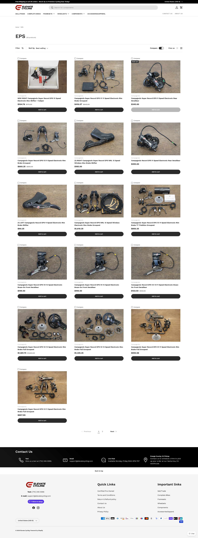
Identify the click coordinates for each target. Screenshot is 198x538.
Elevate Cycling (25, 530)
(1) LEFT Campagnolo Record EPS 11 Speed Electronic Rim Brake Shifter (41, 224)
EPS (22, 27)
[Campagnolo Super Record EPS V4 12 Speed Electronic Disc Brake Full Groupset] (99, 325)
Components (77, 14)
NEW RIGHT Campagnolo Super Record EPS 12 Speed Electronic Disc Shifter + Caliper (39, 99)
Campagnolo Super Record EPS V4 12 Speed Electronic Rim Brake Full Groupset (42, 348)
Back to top (99, 471)
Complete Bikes (34, 14)
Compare (153, 48)
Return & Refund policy (106, 499)
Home (17, 27)
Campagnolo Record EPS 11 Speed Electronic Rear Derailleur (155, 161)
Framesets (47, 14)
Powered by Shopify (36, 530)
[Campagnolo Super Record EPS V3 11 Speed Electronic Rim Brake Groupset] (42, 139)
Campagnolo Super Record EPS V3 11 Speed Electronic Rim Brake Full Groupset (155, 348)
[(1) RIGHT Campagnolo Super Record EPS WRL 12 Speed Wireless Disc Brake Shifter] (99, 139)
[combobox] (103, 7)
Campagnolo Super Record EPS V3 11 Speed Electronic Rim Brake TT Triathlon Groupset (155, 224)
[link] (86, 431)
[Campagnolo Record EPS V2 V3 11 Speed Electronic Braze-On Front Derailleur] (155, 263)
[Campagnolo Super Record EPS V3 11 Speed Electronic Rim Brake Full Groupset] (155, 325)
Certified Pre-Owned (105, 491)
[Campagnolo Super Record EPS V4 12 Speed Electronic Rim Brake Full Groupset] (42, 325)
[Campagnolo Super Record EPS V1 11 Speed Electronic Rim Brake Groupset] (99, 76)
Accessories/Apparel (96, 14)
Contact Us (167, 13)
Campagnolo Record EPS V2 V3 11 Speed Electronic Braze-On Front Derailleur (155, 286)
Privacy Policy (102, 512)
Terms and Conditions (106, 495)
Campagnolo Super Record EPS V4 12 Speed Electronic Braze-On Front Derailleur (40, 286)
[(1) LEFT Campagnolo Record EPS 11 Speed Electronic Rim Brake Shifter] (42, 201)
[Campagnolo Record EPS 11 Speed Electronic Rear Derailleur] (155, 139)
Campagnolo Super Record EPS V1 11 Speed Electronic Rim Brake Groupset (98, 99)
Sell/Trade (20, 14)
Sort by (32, 48)
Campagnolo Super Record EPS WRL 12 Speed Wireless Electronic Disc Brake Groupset (97, 224)
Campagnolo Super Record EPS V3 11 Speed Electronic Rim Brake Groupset (42, 162)
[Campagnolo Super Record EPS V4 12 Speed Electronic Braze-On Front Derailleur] (42, 263)
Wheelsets (62, 14)
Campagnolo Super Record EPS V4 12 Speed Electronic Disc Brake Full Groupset (98, 348)
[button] (181, 7)
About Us (179, 13)
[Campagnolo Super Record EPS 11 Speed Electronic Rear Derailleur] (155, 76)
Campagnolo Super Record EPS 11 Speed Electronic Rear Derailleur (154, 99)
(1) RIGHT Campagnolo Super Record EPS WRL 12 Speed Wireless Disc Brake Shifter (97, 162)
